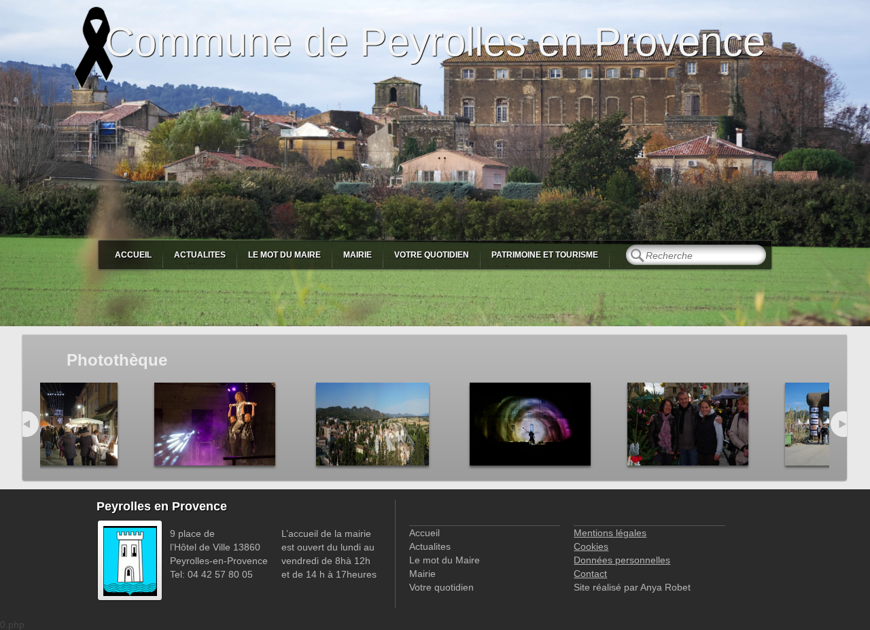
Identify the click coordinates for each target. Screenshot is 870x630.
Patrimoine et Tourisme (544, 255)
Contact (590, 573)
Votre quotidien (431, 255)
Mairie (357, 255)
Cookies (591, 546)
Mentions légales (610, 532)
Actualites (200, 255)
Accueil (133, 255)
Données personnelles (622, 560)
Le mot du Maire (284, 255)
